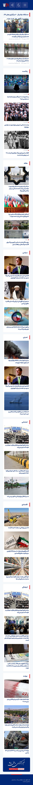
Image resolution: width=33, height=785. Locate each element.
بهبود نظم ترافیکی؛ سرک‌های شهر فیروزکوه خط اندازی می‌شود (17, 472)
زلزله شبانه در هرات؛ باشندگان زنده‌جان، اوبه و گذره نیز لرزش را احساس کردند (17, 726)
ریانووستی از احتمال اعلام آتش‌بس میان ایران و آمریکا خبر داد (18, 328)
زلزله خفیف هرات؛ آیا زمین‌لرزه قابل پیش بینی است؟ (18, 700)
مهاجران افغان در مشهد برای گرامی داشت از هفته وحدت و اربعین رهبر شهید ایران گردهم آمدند (16, 638)
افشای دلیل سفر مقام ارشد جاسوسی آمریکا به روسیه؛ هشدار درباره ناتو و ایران (17, 277)
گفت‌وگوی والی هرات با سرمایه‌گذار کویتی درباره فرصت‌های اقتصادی (18, 552)
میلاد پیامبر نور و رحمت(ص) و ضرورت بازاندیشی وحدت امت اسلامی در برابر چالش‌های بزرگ (19, 188)
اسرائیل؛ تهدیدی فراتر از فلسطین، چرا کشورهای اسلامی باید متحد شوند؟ (19, 215)
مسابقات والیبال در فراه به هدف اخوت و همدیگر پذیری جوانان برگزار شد (18, 35)
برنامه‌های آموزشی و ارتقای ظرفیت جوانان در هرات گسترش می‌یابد (17, 446)
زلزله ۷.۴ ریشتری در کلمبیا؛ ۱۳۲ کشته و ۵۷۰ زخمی (17, 752)
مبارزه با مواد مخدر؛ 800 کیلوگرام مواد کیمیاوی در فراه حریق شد (18, 361)
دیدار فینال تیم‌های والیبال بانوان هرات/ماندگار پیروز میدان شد (18, 59)
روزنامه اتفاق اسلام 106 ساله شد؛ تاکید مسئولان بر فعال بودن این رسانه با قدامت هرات (17, 666)
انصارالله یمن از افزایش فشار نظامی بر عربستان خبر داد (18, 413)
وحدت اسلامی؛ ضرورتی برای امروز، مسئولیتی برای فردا (16, 126)
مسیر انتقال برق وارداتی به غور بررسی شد (18, 496)
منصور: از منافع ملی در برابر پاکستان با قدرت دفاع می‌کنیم (17, 302)
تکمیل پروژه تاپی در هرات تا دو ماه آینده (18, 528)
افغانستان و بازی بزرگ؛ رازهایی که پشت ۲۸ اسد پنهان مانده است (17, 154)
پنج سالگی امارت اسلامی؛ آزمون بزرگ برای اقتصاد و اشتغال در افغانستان (18, 243)
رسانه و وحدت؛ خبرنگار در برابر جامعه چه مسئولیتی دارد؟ (18, 98)
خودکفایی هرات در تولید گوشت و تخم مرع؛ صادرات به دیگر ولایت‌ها (17, 578)
